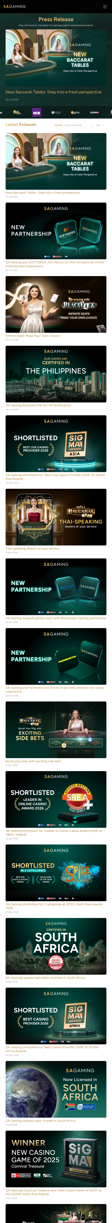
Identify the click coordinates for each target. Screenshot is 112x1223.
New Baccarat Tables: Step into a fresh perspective (53, 92)
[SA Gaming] (14, 6)
